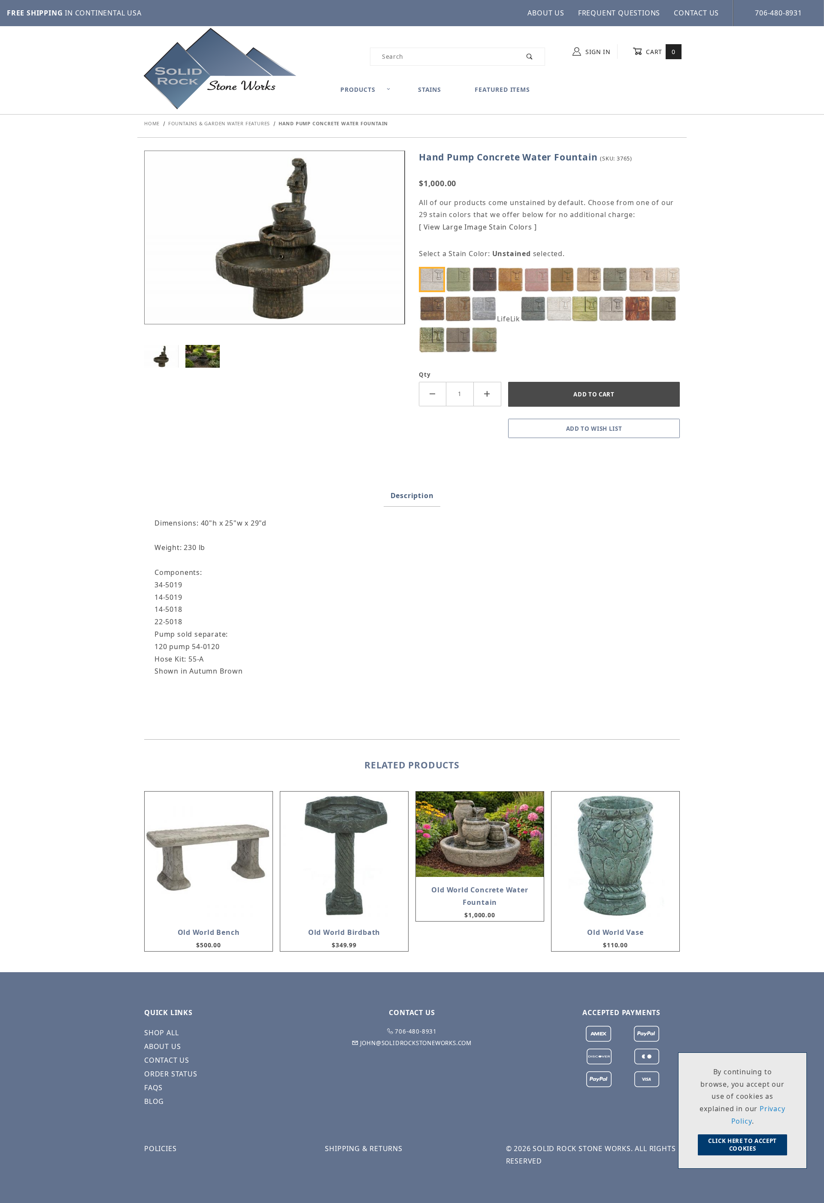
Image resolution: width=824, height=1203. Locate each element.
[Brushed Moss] (564, 279)
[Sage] (665, 308)
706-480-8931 (778, 13)
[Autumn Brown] (486, 279)
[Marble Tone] (560, 308)
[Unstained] (434, 279)
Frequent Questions (619, 13)
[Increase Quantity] (487, 394)
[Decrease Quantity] (432, 394)
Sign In (597, 52)
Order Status (170, 1074)
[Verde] (486, 339)
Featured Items (502, 89)
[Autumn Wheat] (512, 279)
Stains (429, 89)
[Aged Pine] (460, 279)
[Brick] (538, 279)
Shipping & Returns (363, 1148)
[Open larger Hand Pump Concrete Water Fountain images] (274, 243)
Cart (660, 52)
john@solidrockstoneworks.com (415, 1043)
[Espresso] (434, 308)
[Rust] (639, 308)
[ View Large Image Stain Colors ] (477, 227)
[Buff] (591, 279)
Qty (424, 374)
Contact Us (696, 13)
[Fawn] (460, 308)
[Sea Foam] (434, 339)
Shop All (161, 1032)
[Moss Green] (587, 308)
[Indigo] (535, 308)
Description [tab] (412, 495)
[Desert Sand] (669, 279)
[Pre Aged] (613, 308)
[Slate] (460, 339)
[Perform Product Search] (530, 56)
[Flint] (486, 308)
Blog (154, 1101)
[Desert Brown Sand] (643, 279)
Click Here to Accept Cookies (742, 1144)
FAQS (153, 1087)
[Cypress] (617, 279)
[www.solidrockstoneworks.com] (219, 68)
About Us (545, 13)
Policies (160, 1148)
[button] (161, 356)
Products (357, 89)
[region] (274, 356)
